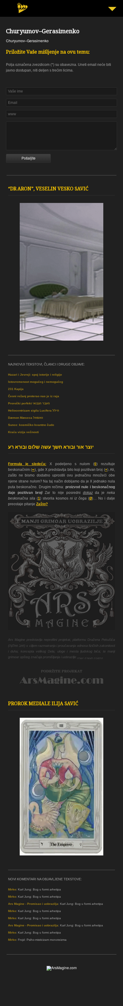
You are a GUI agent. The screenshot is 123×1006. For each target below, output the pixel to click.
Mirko (12, 889)
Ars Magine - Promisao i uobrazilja (33, 903)
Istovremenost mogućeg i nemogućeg (35, 381)
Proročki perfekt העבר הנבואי (29, 403)
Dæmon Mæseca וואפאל (25, 417)
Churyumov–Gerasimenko (42, 32)
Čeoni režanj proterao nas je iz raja (33, 396)
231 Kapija (16, 389)
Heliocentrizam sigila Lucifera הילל (33, 410)
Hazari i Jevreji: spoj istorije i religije (35, 374)
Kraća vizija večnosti (23, 432)
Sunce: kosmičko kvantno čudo (31, 425)
